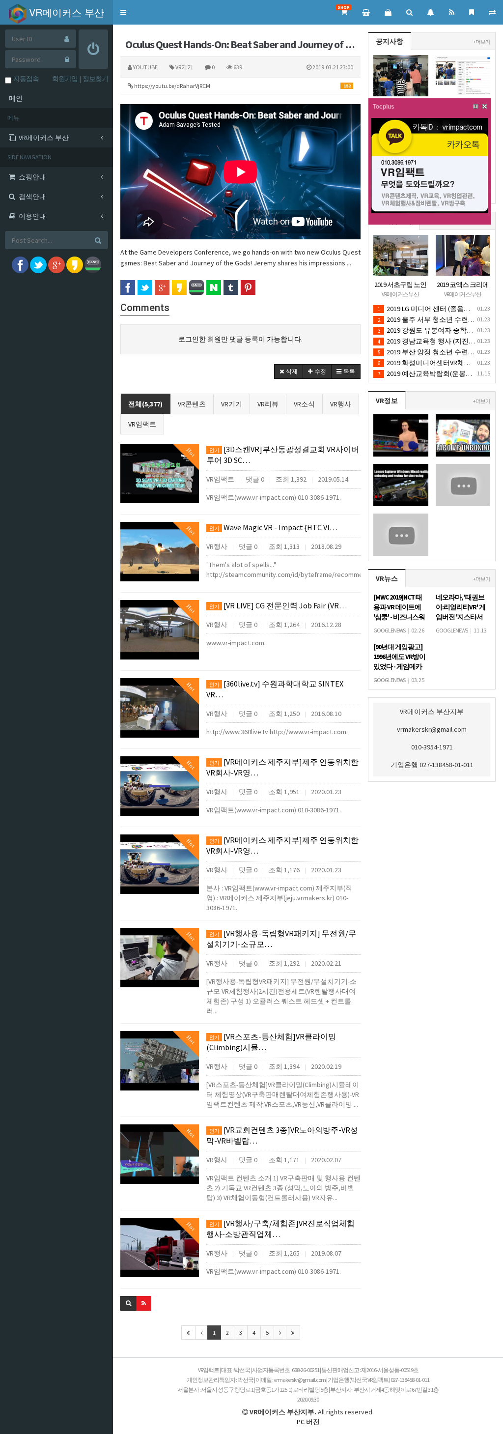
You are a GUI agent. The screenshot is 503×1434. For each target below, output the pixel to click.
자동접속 (25, 78)
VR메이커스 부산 (65, 12)
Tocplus (383, 106)
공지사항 (389, 41)
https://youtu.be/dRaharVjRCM (242, 85)
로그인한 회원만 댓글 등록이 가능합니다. (240, 339)
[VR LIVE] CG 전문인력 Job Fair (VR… (278, 605)
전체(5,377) (145, 404)
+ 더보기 (481, 41)
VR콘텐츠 (192, 404)
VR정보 (387, 400)
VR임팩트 (142, 424)
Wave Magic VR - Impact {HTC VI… (273, 527)
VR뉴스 (387, 578)
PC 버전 (308, 1421)
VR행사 (340, 404)
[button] (123, 12)
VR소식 (304, 404)
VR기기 (231, 404)
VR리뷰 (268, 404)
